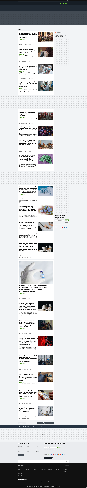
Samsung (34, 426)
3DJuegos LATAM (28, 480)
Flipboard (58, 229)
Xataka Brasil (20, 482)
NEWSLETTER (51, 3)
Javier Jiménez (23, 44)
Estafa (61, 34)
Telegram (63, 3)
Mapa (57, 35)
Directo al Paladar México (43, 481)
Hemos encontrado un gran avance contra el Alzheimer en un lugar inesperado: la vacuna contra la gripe (28, 67)
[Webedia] (67, 0)
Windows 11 (37, 451)
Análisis (28, 426)
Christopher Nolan (65, 34)
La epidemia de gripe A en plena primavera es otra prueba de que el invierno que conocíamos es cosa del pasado (28, 84)
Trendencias (57, 469)
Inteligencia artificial (40, 426)
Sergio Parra (24, 298)
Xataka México (20, 480)
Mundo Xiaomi (20, 475)
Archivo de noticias (22, 423)
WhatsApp (60, 3)
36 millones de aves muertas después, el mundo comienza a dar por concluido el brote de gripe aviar (27, 113)
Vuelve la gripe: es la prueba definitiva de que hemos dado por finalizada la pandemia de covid (28, 128)
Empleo (28, 451)
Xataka (19, 469)
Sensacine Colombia (34, 482)
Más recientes (40, 423)
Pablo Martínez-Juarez (25, 78)
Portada (46, 423)
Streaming (24, 426)
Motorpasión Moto (50, 470)
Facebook (60, 227)
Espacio (37, 446)
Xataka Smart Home (20, 473)
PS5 (56, 36)
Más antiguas (51, 423)
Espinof (34, 470)
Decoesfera (57, 470)
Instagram (65, 3)
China (56, 34)
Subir (66, 465)
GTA (58, 36)
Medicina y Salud (22, 39)
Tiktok (62, 3)
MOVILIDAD (40, 3)
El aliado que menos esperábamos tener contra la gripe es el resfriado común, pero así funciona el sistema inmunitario (28, 409)
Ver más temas (21, 454)
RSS (56, 229)
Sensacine (34, 469)
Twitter (68, 3)
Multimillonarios (61, 35)
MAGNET (45, 3)
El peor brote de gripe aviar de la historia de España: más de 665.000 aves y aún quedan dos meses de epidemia (28, 142)
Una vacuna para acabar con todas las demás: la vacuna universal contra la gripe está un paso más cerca (28, 50)
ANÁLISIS (22, 3)
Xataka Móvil (20, 470)
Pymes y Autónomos (64, 471)
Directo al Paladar (43, 469)
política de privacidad (57, 449)
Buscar (67, 462)
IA (58, 34)
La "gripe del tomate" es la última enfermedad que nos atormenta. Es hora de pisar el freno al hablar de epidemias (28, 35)
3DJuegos (27, 469)
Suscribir (66, 220)
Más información (50, 487)
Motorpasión (50, 469)
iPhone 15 (61, 36)
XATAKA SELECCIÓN (29, 3)
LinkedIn (60, 229)
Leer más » (27, 91)
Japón (66, 35)
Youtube (66, 3)
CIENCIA (35, 3)
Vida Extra (27, 470)
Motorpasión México (50, 481)
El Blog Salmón (65, 469)
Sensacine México (35, 480)
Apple (31, 426)
